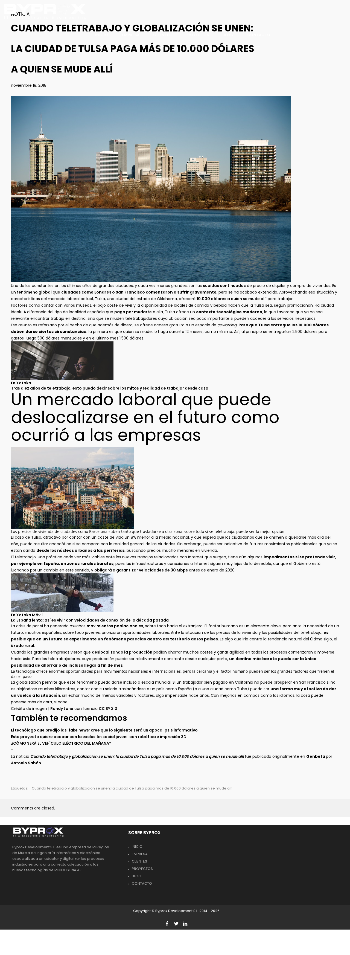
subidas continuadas (224, 285)
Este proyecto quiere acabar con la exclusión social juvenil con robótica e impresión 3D (98, 736)
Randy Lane (61, 708)
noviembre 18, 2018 (28, 85)
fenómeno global (34, 292)
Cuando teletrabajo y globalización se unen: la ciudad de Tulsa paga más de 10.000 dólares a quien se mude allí (132, 788)
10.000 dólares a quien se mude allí (232, 298)
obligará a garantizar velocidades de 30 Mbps (141, 570)
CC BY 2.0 (108, 708)
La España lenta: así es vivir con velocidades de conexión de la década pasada (90, 620)
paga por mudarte (133, 312)
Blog (136, 876)
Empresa (140, 854)
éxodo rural (22, 645)
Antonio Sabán (26, 763)
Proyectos (142, 868)
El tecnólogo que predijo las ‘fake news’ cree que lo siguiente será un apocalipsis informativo (104, 730)
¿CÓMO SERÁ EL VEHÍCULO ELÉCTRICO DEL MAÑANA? (61, 743)
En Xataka (21, 383)
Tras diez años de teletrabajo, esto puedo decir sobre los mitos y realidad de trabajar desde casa (109, 388)
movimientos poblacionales (115, 626)
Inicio (137, 846)
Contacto (142, 883)
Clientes (139, 861)
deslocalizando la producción (122, 652)
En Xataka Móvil (27, 615)
